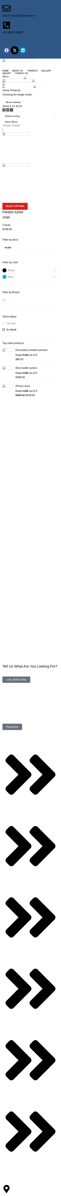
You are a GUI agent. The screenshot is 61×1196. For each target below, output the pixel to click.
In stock (11, 329)
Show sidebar (13, 102)
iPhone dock (22, 386)
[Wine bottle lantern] (7, 372)
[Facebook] (6, 50)
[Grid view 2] (4, 110)
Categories (12, 74)
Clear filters (11, 122)
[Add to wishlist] (24, 199)
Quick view (15, 199)
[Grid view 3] (8, 110)
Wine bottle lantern (26, 368)
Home (6, 90)
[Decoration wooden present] (7, 354)
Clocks (6, 225)
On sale (11, 323)
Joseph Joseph (11, 125)
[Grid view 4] (11, 110)
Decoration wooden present (31, 350)
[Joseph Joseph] (15, 301)
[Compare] (6, 199)
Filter (8, 248)
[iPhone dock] (7, 390)
